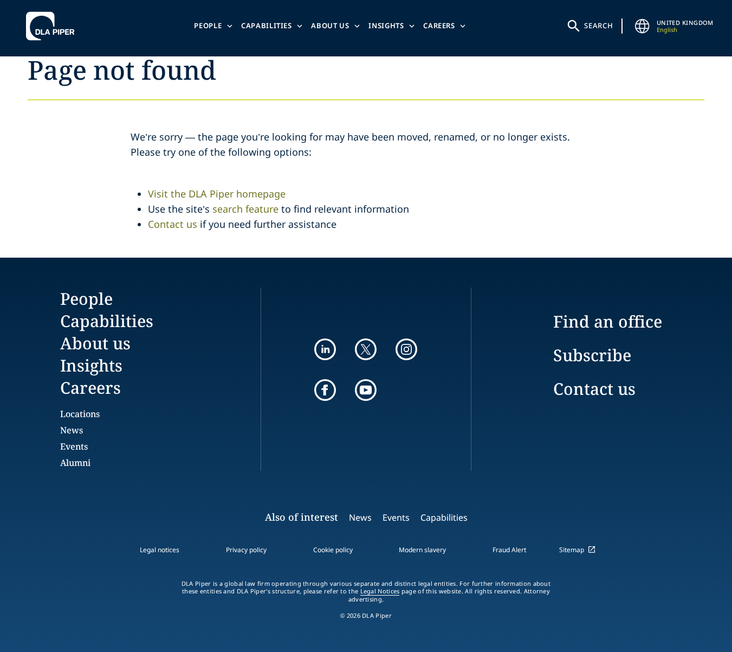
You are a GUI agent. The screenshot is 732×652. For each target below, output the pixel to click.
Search (598, 25)
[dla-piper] (53, 26)
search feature (245, 208)
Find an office (607, 321)
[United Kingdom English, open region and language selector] (643, 26)
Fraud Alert (509, 549)
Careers (439, 25)
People (208, 25)
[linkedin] (325, 349)
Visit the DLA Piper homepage (217, 193)
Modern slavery (422, 549)
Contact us (172, 224)
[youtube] (366, 390)
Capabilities (266, 25)
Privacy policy (246, 549)
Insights (386, 25)
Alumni (75, 463)
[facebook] (325, 390)
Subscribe (592, 355)
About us (330, 25)
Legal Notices (380, 591)
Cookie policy (333, 549)
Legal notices (159, 549)
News (71, 430)
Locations (80, 414)
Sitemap (571, 549)
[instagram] (406, 349)
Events (74, 446)
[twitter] (366, 349)
